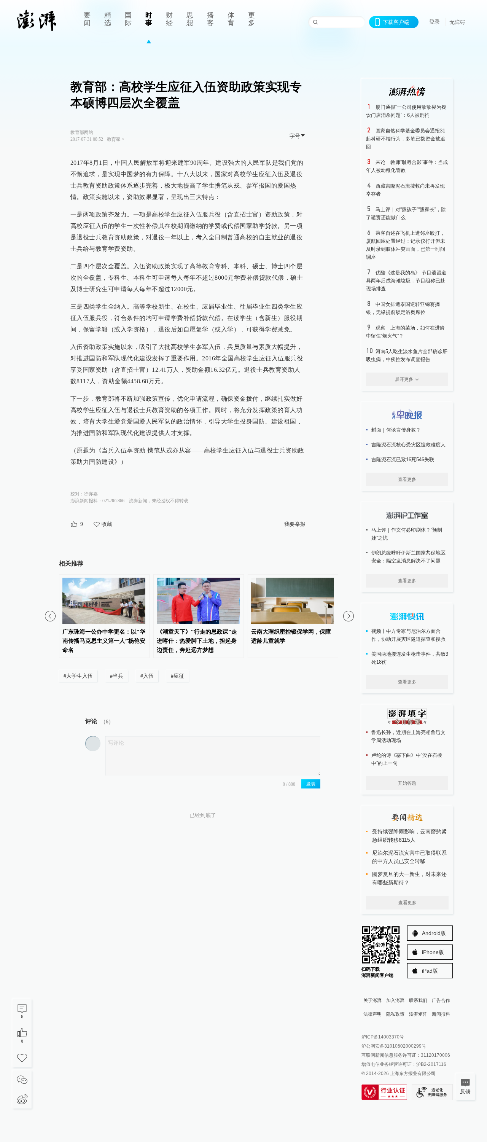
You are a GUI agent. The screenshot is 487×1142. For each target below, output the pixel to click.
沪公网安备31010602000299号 (393, 1046)
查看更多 (407, 479)
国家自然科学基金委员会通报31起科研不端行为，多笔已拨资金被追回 (405, 139)
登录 (434, 22)
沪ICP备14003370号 (382, 1037)
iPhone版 (433, 952)
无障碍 (457, 22)
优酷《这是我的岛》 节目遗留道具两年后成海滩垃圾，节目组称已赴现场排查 (406, 280)
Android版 (434, 933)
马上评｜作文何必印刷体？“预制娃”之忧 (406, 534)
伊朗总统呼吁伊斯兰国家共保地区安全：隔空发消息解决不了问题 (408, 557)
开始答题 (407, 783)
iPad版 (430, 971)
